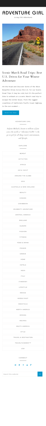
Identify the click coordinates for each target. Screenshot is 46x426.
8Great (23, 153)
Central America (23, 215)
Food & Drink (23, 242)
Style (23, 332)
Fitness (23, 237)
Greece (23, 254)
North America (23, 309)
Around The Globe (23, 176)
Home (23, 259)
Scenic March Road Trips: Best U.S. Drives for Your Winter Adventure (22, 77)
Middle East (23, 298)
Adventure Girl (23, 14)
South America (23, 326)
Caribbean (23, 203)
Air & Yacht (23, 170)
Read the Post (11, 112)
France (23, 248)
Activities (23, 159)
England (23, 220)
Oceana (23, 315)
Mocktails (23, 304)
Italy (23, 276)
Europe (23, 226)
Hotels (23, 265)
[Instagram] (15, 365)
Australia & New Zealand (23, 187)
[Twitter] (19, 365)
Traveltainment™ (23, 343)
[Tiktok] (30, 365)
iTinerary (23, 281)
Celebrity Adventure (23, 209)
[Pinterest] (23, 365)
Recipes (23, 320)
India (23, 270)
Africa (23, 164)
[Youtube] (27, 365)
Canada (23, 198)
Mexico (23, 293)
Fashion (23, 231)
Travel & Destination (23, 337)
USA (23, 348)
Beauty (23, 192)
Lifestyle (23, 287)
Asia (23, 181)
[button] (23, 3)
